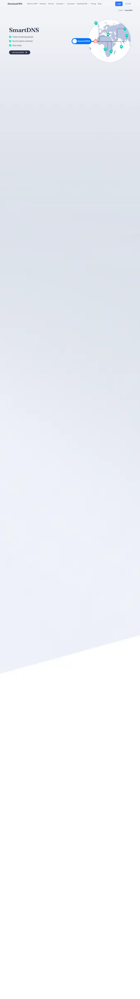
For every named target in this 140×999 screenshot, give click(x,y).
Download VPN (82, 4)
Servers (51, 4)
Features (43, 4)
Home (121, 10)
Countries (59, 4)
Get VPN (128, 4)
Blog (99, 4)
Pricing (93, 4)
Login (119, 4)
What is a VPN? (32, 4)
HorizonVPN (15, 3)
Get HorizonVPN (18, 52)
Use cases (71, 4)
